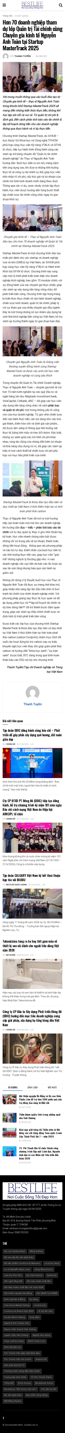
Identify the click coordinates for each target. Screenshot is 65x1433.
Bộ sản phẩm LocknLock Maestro (22, 1263)
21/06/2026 (24, 744)
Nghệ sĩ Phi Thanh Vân (16, 1323)
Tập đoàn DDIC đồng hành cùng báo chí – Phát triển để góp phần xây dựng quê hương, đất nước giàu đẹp (32, 734)
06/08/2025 (41, 56)
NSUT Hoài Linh (36, 1341)
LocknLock (40, 1305)
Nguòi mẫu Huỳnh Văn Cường (20, 1329)
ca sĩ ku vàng (52, 1263)
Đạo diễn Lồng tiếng (36, 1395)
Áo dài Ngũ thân (13, 1395)
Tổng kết (9, 1383)
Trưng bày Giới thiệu (15, 1377)
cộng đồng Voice (43, 1269)
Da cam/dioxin (34, 1275)
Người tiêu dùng (41, 1335)
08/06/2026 (24, 955)
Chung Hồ (10, 744)
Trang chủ (7, 15)
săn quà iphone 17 (14, 1365)
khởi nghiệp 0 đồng (14, 1299)
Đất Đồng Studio (12, 1401)
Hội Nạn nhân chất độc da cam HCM (23, 1287)
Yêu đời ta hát (48, 1389)
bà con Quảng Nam (14, 1251)
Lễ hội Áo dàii (45, 1311)
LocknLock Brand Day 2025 (18, 1311)
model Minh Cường (14, 1317)
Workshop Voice (44, 1383)
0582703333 (21, 1232)
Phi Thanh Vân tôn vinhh (17, 1359)
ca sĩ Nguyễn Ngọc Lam (17, 1269)
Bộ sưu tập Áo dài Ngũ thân (19, 1257)
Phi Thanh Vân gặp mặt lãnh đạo (22, 1353)
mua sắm (34, 1317)
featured (51, 1275)
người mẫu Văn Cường (16, 1335)
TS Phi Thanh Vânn (41, 1377)
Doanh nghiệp (21, 15)
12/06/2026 (24, 819)
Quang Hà (41, 1359)
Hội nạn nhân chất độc (39, 1281)
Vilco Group (24, 1383)
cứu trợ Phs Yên (13, 1275)
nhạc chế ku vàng (14, 1341)
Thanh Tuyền (22, 56)
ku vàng (33, 1299)
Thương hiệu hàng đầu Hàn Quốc (22, 1371)
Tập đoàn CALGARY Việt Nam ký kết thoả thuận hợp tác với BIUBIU (31, 877)
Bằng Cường (36, 1251)
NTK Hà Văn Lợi (12, 1347)
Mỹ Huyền (10, 955)
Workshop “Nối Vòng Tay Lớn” (20, 1389)
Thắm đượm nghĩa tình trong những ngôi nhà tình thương (39, 1116)
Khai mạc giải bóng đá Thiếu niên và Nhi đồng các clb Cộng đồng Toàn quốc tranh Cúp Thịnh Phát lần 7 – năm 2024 (40, 1133)
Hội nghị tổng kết (13, 1281)
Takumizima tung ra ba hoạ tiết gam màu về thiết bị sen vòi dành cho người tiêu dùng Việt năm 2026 (31, 945)
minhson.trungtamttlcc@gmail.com (28, 1228)
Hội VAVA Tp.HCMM (47, 1293)
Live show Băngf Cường (16, 1305)
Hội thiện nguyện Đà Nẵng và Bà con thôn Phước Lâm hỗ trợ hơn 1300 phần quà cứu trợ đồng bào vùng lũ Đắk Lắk (40, 1099)
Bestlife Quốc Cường (16, 885)
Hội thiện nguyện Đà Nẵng (18, 1293)
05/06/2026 (24, 1030)
